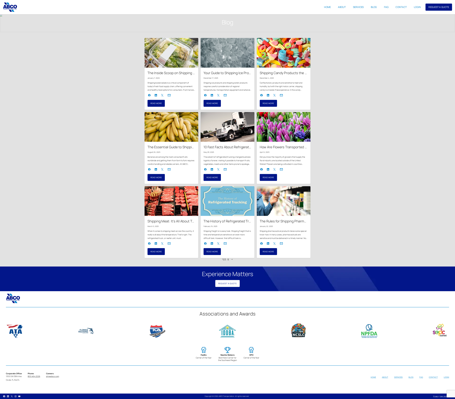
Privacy (436, 396)
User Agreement (446, 396)
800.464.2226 (34, 376)
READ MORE (157, 104)
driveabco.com (52, 376)
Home (327, 7)
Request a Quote (227, 283)
